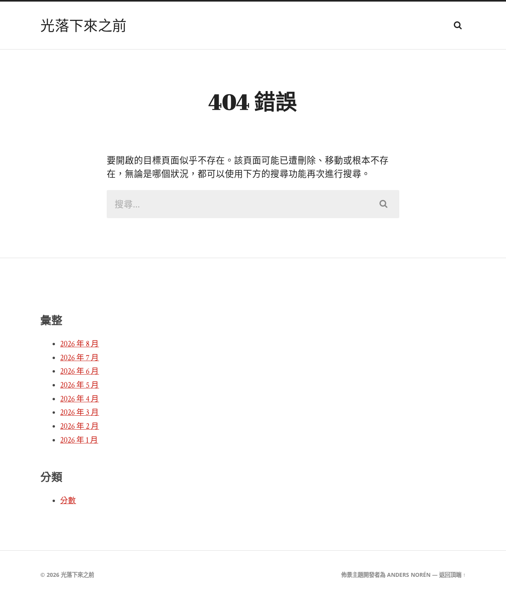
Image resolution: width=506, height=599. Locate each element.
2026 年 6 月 (79, 371)
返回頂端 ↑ (452, 574)
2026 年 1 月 (79, 440)
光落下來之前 (83, 25)
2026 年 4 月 (79, 399)
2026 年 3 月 (79, 412)
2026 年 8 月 (79, 344)
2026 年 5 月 (79, 385)
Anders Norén (408, 574)
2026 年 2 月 (79, 426)
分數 (68, 501)
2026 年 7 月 (79, 358)
